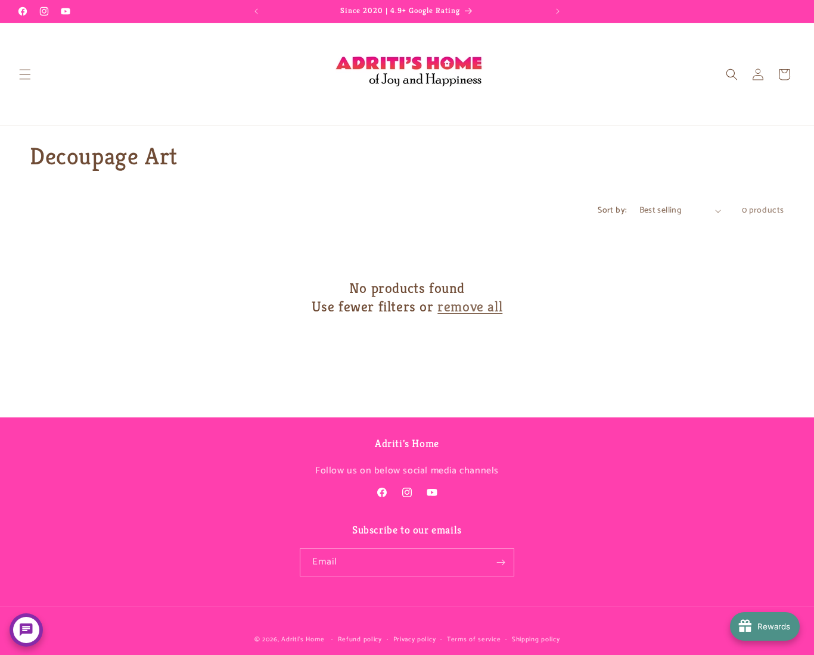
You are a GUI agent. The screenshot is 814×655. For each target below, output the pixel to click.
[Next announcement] (558, 11)
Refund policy (360, 639)
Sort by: (612, 210)
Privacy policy (414, 639)
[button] (25, 74)
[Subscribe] (500, 562)
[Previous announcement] (256, 11)
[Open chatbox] (26, 630)
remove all (469, 307)
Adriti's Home (302, 639)
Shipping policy (536, 639)
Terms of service (474, 639)
